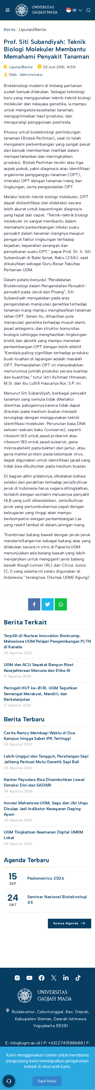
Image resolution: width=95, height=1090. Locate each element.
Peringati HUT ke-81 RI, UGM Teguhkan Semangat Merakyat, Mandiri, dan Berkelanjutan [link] (40, 694)
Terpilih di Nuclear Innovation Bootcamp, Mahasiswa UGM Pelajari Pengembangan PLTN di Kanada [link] (47, 641)
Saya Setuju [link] (47, 1081)
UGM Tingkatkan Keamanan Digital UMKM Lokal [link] (43, 835)
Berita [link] (9, 29)
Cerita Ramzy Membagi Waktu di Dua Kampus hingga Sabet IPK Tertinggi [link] (39, 735)
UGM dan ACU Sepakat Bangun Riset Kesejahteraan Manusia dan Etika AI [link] (38, 667)
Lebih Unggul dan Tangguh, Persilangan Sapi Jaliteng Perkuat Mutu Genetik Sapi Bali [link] (46, 759)
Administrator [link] (31, 75)
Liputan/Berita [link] (32, 29)
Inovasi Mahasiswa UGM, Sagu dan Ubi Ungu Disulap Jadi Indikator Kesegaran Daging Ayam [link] (46, 809)
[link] (38, 10)
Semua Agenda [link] (65, 923)
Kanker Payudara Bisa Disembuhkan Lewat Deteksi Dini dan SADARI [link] (44, 782)
